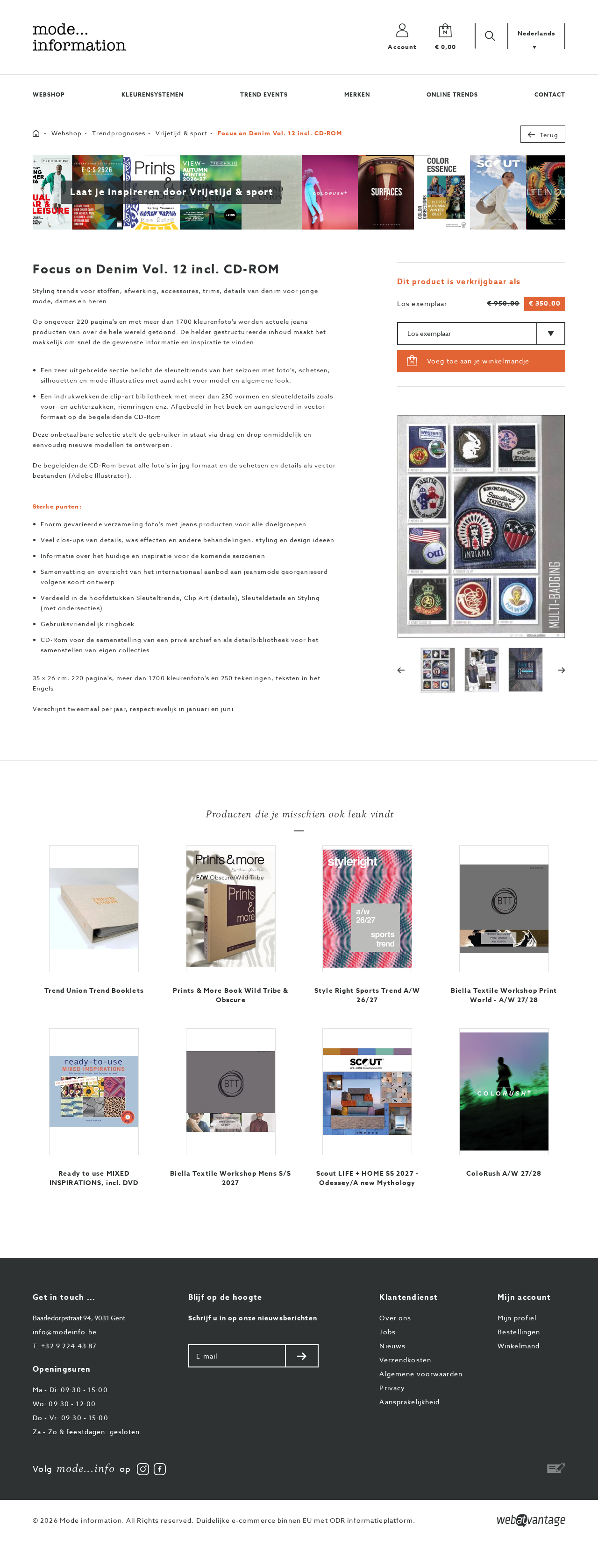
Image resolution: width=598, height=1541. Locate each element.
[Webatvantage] (531, 1520)
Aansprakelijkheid (409, 1401)
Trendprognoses (118, 133)
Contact (549, 94)
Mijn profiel (517, 1317)
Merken (357, 94)
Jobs (387, 1331)
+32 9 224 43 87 (65, 1345)
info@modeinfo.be (65, 1331)
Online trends (452, 94)
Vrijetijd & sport (181, 133)
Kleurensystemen (152, 94)
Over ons (395, 1317)
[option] (490, 525)
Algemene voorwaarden (420, 1373)
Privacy (392, 1387)
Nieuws (392, 1345)
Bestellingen (519, 1331)
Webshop (49, 94)
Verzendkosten (405, 1359)
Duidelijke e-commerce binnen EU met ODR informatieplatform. (306, 1520)
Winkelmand (519, 1345)
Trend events (264, 94)
